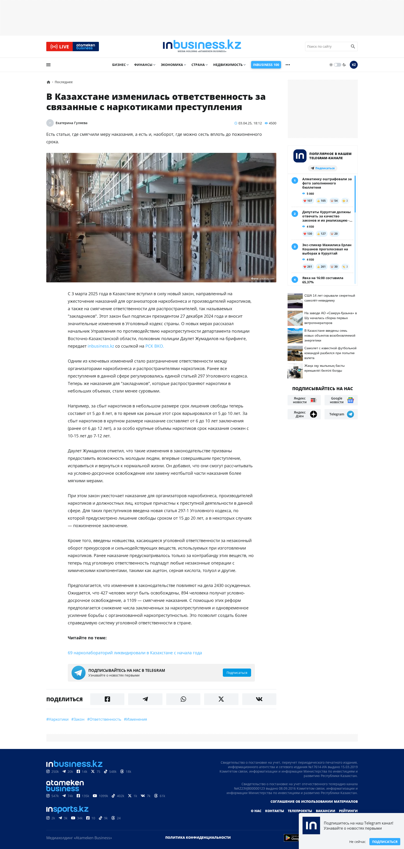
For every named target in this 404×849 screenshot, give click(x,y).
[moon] (344, 65)
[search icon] (353, 46)
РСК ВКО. (154, 346)
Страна (198, 64)
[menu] (48, 64)
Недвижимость (228, 64)
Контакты (274, 811)
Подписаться (384, 841)
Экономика (172, 64)
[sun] (331, 65)
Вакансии (325, 811)
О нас (256, 811)
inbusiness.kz (101, 346)
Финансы (143, 64)
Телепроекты (300, 811)
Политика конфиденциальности (198, 837)
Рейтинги (348, 811)
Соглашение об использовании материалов (314, 801)
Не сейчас (357, 841)
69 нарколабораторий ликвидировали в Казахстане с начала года (135, 652)
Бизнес (119, 64)
